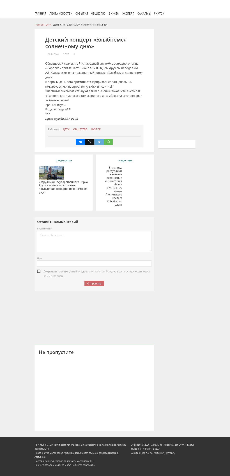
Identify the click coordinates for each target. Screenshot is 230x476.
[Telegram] (99, 142)
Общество (98, 13)
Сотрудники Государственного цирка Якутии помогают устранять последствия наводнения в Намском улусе (63, 187)
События (81, 13)
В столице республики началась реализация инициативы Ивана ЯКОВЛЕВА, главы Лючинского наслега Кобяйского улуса (113, 186)
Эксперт (128, 13)
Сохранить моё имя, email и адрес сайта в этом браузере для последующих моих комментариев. (96, 272)
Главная (40, 13)
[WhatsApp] (108, 142)
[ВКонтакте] (80, 142)
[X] (90, 142)
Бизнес (114, 13)
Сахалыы (144, 13)
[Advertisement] (94, 317)
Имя (39, 258)
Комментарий (44, 228)
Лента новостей (60, 13)
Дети (66, 129)
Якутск (159, 13)
